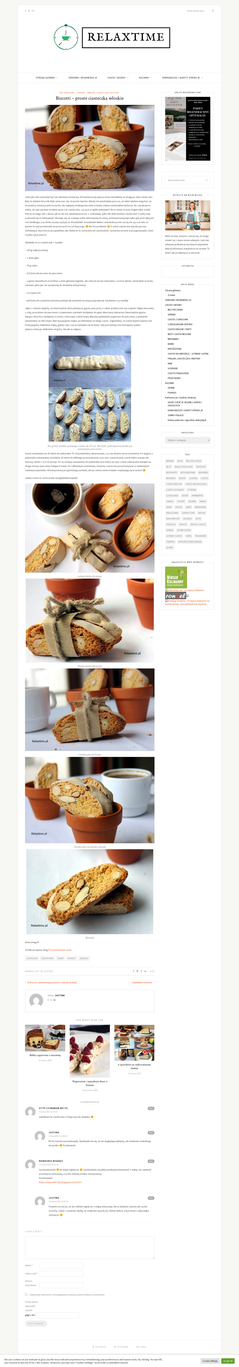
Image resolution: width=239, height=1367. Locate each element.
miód (198, 518)
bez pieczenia (193, 461)
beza (180, 461)
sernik (169, 530)
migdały (72, 958)
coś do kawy (47, 958)
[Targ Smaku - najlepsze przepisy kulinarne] (187, 595)
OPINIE (171, 387)
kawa (169, 507)
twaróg (170, 542)
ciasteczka (32, 958)
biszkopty (171, 472)
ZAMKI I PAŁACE (176, 415)
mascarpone (173, 518)
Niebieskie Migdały (51, 1161)
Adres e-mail (31, 1273)
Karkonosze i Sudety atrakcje (181, 77)
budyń (182, 478)
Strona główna (45, 77)
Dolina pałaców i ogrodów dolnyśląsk (187, 420)
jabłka (169, 501)
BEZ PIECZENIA (175, 309)
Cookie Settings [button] (210, 1360)
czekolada (172, 495)
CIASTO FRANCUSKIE (178, 373)
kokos (178, 507)
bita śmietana (188, 472)
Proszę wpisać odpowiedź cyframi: (31, 1306)
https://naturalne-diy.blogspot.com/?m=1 (60, 1182)
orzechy (84, 958)
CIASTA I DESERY (116, 77)
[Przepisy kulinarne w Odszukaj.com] (184, 590)
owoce (183, 524)
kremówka (200, 507)
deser (60, 958)
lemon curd (188, 513)
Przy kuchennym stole (59, 949)
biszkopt (201, 467)
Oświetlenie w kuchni (142, 982)
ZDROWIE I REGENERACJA (82, 77)
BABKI (171, 343)
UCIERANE (173, 368)
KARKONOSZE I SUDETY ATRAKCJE (185, 410)
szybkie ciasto (174, 536)
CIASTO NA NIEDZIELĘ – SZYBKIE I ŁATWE (188, 353)
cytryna (192, 490)
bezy (168, 467)
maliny (201, 513)
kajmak (192, 501)
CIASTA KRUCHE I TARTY (180, 329)
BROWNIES (173, 339)
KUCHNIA (144, 77)
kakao (203, 501)
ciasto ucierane (175, 490)
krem (188, 507)
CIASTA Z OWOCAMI (178, 319)
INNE (170, 363)
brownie (170, 478)
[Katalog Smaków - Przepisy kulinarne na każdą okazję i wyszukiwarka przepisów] (187, 602)
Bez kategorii (67, 92)
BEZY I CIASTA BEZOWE (179, 334)
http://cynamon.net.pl (53, 1108)
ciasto (204, 478)
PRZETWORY (174, 378)
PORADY (172, 392)
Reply (151, 1108)
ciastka (193, 478)
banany (170, 461)
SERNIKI (172, 314)
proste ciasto (198, 524)
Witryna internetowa (30, 1283)
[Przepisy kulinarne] (176, 577)
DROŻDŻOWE (174, 348)
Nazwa (29, 1265)
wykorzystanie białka (190, 542)
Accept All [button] (228, 1360)
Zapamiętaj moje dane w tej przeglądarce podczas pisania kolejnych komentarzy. (67, 1294)
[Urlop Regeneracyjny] (187, 128)
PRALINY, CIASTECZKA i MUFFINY (103, 92)
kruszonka (172, 513)
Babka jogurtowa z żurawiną (45, 1055)
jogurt (181, 501)
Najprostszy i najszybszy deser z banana (89, 1083)
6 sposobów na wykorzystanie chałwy (134, 1066)
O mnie (171, 295)
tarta (189, 536)
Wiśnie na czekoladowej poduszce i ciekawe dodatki (52, 982)
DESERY (81, 92)
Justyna (48, 971)
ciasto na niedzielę (196, 484)
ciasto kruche (174, 484)
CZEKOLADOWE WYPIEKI (180, 324)
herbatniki (197, 495)
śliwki (169, 547)
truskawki (200, 536)
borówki (203, 472)
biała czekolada (184, 467)
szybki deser (184, 530)
